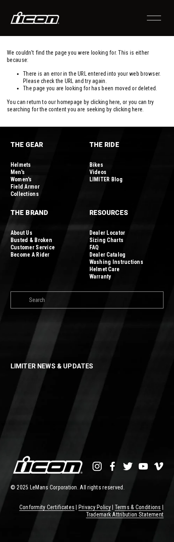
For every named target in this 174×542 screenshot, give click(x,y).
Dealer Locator (107, 233)
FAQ (94, 247)
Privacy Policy (95, 507)
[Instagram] (97, 466)
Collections (25, 194)
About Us (21, 233)
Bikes (96, 165)
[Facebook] (112, 466)
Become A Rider (30, 254)
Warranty (100, 276)
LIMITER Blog (106, 179)
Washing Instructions (116, 262)
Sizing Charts (106, 240)
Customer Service (33, 247)
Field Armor (25, 186)
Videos (98, 172)
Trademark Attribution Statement (125, 514)
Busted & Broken (31, 240)
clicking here (105, 102)
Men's (18, 172)
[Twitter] (128, 466)
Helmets (21, 165)
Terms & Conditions (138, 507)
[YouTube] (143, 466)
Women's (21, 179)
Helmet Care (104, 269)
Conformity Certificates (46, 507)
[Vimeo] (158, 466)
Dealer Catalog (107, 254)
